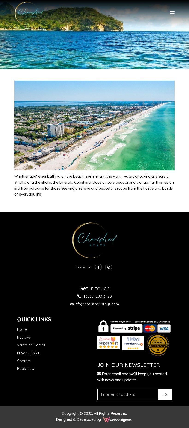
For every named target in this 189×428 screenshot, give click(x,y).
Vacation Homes (31, 345)
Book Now (25, 368)
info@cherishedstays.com (96, 304)
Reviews (24, 337)
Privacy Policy (28, 353)
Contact (24, 360)
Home (22, 329)
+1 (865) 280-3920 (96, 296)
